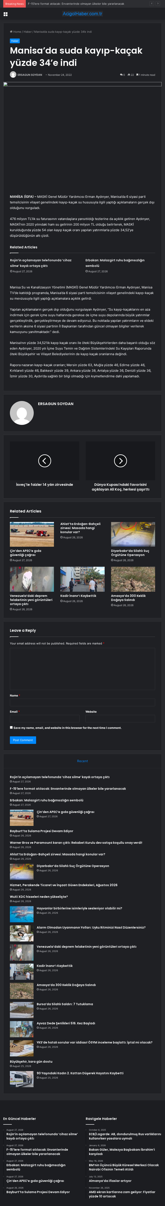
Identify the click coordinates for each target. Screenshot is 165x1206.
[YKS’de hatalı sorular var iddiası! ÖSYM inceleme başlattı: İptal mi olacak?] (22, 1048)
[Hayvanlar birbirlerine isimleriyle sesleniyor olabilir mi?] (22, 914)
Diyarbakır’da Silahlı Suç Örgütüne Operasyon (130, 553)
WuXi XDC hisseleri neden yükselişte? (39, 897)
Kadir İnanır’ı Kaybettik (78, 596)
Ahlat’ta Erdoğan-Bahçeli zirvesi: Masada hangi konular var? (80, 528)
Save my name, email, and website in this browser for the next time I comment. (68, 727)
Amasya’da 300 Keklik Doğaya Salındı (128, 598)
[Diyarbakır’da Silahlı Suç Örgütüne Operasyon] (133, 534)
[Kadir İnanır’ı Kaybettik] (82, 579)
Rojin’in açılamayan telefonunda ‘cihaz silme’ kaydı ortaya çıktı (60, 777)
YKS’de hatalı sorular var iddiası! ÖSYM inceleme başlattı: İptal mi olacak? (95, 1042)
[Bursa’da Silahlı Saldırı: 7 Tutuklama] (22, 1010)
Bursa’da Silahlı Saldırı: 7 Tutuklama (65, 1004)
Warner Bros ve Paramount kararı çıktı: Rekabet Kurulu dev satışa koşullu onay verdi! (76, 843)
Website (91, 711)
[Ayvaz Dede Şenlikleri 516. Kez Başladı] (22, 1029)
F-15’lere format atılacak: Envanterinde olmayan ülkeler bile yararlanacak (68, 788)
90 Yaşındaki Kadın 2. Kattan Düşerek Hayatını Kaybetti (80, 1073)
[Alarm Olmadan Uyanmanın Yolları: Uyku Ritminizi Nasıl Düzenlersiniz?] (22, 933)
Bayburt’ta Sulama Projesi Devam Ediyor (41, 831)
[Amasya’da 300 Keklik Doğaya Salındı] (133, 579)
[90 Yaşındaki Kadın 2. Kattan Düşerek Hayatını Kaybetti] (22, 1079)
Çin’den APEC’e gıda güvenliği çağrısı (25, 553)
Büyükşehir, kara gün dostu (31, 1061)
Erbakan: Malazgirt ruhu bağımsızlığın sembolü (46, 800)
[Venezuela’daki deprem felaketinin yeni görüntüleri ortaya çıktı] (32, 579)
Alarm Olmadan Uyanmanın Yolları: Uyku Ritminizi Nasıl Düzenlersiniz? (91, 927)
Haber (28, 31)
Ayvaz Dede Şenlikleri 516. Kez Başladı (66, 1023)
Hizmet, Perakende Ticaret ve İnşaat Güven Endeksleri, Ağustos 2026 (64, 885)
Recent (82, 761)
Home (16, 31)
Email (15, 711)
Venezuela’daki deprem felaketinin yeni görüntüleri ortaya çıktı (31, 600)
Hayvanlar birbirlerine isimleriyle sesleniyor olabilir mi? (79, 908)
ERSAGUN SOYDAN (30, 74)
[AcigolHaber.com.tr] (82, 14)
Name (15, 695)
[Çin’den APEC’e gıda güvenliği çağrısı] (32, 534)
